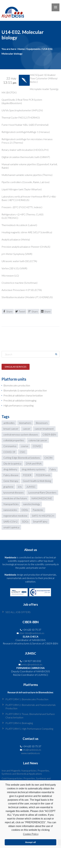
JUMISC (31, 486)
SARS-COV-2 (10, 521)
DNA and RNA (33, 463)
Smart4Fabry (40, 521)
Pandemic (38, 509)
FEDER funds (43, 475)
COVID (37, 446)
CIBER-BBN (49, 434)
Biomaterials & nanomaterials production (25, 390)
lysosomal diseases (13, 492)
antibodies (9, 422)
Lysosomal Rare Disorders (42, 492)
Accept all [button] (30, 842)
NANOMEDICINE (41, 498)
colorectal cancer (37, 440)
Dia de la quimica (12, 463)
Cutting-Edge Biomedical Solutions (21, 457)
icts (20, 486)
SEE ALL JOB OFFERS (17, 612)
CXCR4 (48, 457)
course (24, 446)
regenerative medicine (15, 515)
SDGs (25, 521)
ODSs (25, 509)
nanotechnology (31, 504)
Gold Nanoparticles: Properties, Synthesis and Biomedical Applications (26, 780)
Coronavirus (9, 446)
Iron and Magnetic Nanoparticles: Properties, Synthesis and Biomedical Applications (26, 772)
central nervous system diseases (20, 434)
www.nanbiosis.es (30, 753)
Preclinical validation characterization (23, 395)
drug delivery (10, 469)
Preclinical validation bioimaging (19, 400)
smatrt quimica (11, 527)
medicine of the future (15, 498)
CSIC (22, 451)
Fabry (52, 469)
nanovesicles (10, 509)
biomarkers (25, 422)
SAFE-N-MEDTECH (43, 515)
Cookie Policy (30, 834)
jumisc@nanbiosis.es (31, 664)
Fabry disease (10, 475)
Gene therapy (10, 480)
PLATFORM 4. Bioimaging (19, 723)
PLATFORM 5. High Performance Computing (29, 728)
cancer (26, 428)
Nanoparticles (11, 504)
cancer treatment (44, 428)
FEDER (27, 475)
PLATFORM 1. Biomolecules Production (26, 699)
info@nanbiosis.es (31, 749)
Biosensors (42, 422)
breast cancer (10, 428)
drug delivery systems (33, 469)
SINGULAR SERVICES (15, 366)
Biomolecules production (16, 385)
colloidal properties (13, 440)
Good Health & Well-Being (37, 480)
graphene (8, 486)
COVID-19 (9, 451)
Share (9, 311)
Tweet (22, 311)
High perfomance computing (18, 405)
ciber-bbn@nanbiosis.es (31, 633)
